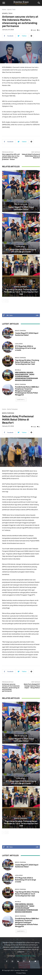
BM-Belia (18, 370)
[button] (3, 3)
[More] (31, 36)
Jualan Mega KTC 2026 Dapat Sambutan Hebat (21, 208)
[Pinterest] (24, 961)
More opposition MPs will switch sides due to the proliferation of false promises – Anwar (11, 156)
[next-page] (7, 300)
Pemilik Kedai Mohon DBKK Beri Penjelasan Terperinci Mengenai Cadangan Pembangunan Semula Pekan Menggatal (27, 391)
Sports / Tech (11, 9)
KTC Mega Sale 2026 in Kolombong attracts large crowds (21, 250)
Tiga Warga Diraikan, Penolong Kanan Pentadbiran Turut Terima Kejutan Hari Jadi (21, 291)
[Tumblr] (29, 961)
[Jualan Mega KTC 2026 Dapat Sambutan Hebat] (21, 191)
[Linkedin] (18, 961)
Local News (20, 246)
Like (37, 315)
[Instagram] (12, 961)
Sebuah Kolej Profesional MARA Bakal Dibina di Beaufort (31, 155)
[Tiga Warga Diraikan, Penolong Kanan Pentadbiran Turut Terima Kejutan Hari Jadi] (21, 276)
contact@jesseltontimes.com (25, 956)
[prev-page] (3, 300)
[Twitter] (35, 961)
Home (4, 9)
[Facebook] (7, 961)
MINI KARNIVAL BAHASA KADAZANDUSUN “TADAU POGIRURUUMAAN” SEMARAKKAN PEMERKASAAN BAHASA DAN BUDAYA (26, 376)
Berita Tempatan (20, 204)
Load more (20, 399)
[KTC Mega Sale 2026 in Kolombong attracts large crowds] (21, 233)
